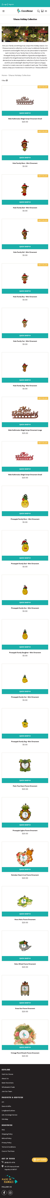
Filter (4, 80)
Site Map (5, 1119)
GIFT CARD (41, 1160)
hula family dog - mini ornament (25, 386)
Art (3, 1102)
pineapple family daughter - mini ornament (25, 653)
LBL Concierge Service (9, 1115)
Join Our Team (7, 1091)
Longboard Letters (8, 1111)
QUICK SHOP (24, 113)
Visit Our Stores (7, 1074)
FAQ (3, 1130)
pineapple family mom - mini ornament (25, 519)
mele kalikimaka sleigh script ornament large (25, 430)
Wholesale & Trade (8, 1087)
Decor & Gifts (6, 1106)
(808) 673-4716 (10, 1163)
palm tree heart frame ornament (25, 786)
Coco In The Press (8, 1151)
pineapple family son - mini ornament (25, 608)
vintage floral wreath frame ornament (25, 1053)
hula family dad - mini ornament (25, 208)
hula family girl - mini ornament (25, 252)
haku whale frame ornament (25, 964)
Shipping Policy (7, 1134)
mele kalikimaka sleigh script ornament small (25, 119)
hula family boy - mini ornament (25, 297)
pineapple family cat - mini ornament (25, 697)
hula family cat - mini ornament (25, 341)
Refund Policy (6, 1138)
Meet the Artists (7, 1083)
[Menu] (8, 11)
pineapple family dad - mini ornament (25, 564)
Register (11, 4)
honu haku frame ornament (25, 920)
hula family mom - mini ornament (25, 163)
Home (4, 75)
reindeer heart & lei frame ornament (25, 875)
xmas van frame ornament (25, 1008)
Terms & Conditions (9, 1147)
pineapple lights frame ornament (25, 831)
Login (5, 4)
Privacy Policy (6, 1143)
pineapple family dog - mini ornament (25, 742)
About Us (5, 1079)
